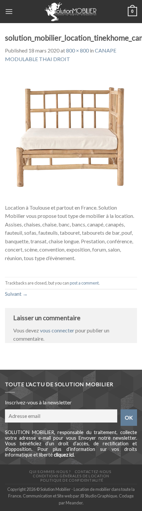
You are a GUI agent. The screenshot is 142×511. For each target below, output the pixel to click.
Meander (74, 502)
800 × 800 (77, 50)
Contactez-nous (93, 471)
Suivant (16, 293)
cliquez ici (64, 455)
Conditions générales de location (71, 476)
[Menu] (9, 11)
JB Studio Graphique (98, 495)
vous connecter (57, 330)
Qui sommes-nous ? (50, 471)
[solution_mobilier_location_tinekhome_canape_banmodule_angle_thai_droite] (71, 136)
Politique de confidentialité (71, 480)
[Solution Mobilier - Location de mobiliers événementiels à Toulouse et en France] (70, 11)
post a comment (84, 283)
